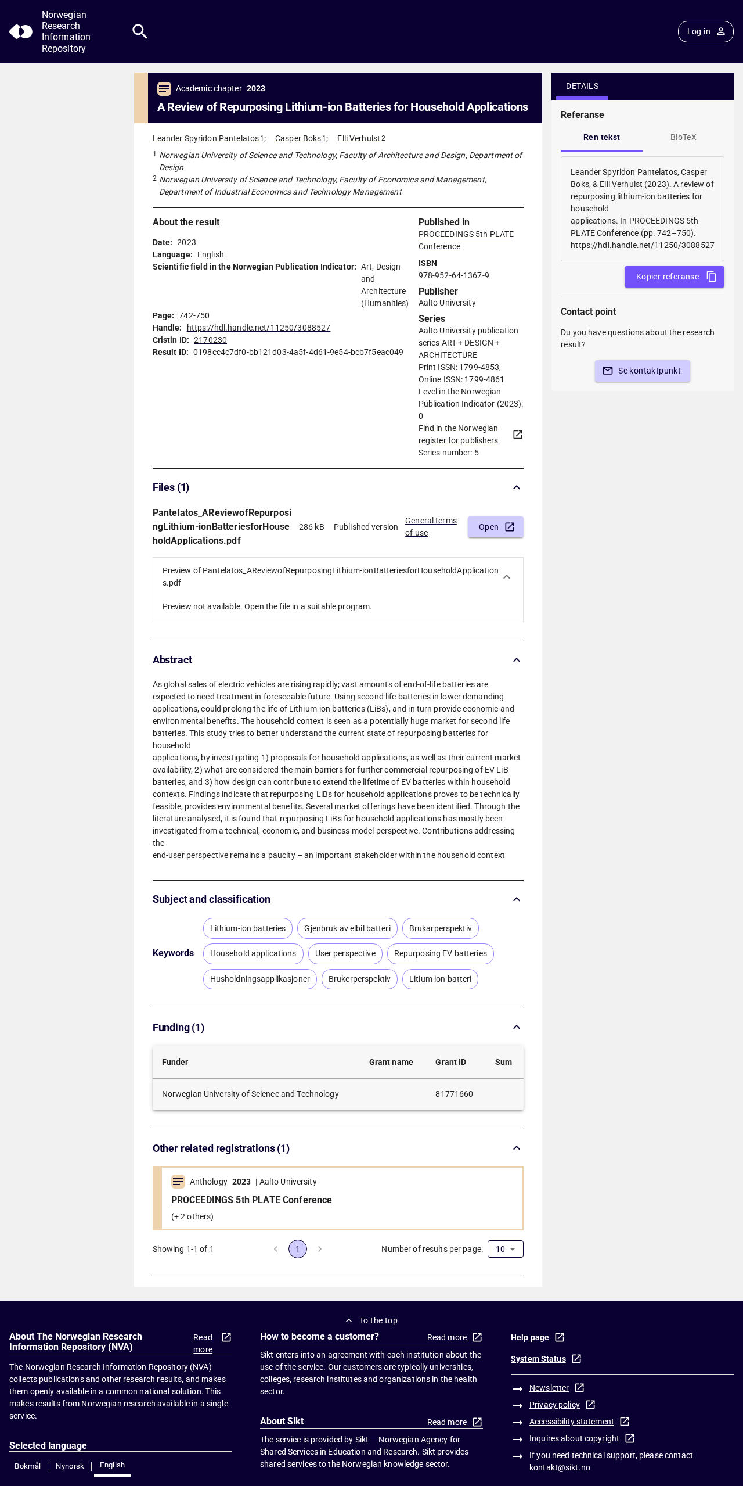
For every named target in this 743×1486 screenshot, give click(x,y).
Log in (698, 31)
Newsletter (549, 1387)
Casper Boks (298, 138)
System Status (538, 1358)
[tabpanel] (642, 208)
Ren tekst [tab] (602, 137)
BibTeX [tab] (683, 137)
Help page (530, 1337)
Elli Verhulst (358, 138)
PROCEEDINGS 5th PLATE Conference (252, 1199)
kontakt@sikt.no (559, 1467)
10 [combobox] (500, 1249)
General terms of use (431, 526)
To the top (378, 1320)
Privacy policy (554, 1404)
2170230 (210, 339)
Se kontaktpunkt (649, 370)
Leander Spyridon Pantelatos (206, 138)
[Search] (140, 31)
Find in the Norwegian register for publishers (459, 434)
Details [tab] (582, 86)
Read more (202, 1343)
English (112, 1464)
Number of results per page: (432, 1249)
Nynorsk (70, 1466)
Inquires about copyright (574, 1438)
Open (489, 527)
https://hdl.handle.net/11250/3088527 (259, 327)
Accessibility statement (571, 1421)
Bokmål (28, 1466)
